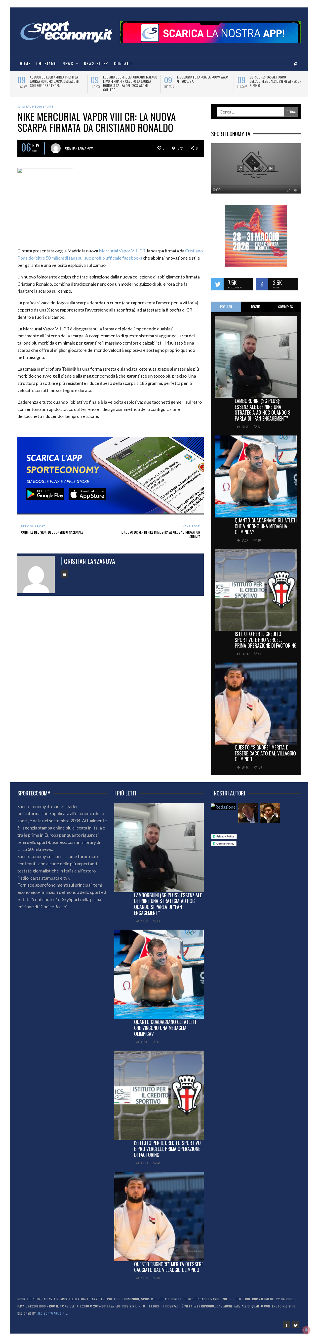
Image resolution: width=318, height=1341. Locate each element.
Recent (256, 303)
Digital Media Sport (36, 103)
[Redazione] (223, 803)
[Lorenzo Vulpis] (270, 809)
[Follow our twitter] (217, 281)
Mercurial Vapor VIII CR (122, 247)
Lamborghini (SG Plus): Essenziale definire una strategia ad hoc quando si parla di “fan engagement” (263, 406)
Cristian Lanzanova (79, 144)
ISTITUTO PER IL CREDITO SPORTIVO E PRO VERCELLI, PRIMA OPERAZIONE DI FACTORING (265, 636)
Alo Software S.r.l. (53, 1310)
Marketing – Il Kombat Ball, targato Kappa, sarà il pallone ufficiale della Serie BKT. (203, 81)
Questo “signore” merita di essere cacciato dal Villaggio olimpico (265, 749)
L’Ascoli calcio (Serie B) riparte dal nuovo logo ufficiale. (276, 79)
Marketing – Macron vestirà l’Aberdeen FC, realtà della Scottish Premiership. (130, 81)
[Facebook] (286, 1321)
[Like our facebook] (262, 281)
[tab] (226, 303)
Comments (285, 303)
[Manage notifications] (306, 1330)
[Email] (64, 570)
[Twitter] (295, 1321)
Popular (226, 303)
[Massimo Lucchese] (248, 809)
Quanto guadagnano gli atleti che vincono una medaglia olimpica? (266, 522)
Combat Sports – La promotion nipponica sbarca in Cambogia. (53, 79)
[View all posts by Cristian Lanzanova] (56, 145)
